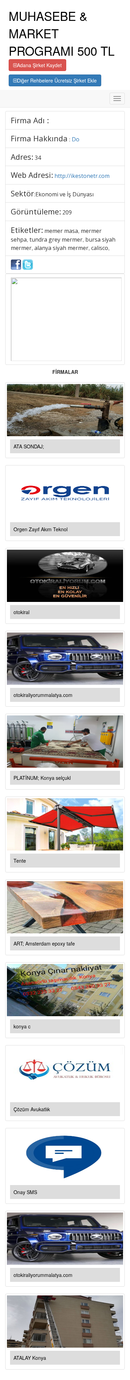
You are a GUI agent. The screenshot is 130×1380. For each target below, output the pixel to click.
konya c (22, 1026)
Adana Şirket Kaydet (39, 65)
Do (75, 139)
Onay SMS (25, 1192)
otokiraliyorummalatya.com (43, 694)
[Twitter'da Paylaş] (28, 263)
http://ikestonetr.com (82, 176)
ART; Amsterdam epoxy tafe (44, 943)
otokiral (21, 612)
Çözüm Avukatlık (32, 1109)
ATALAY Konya (30, 1357)
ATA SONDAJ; (29, 446)
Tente (20, 860)
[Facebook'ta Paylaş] (16, 263)
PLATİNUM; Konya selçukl (42, 777)
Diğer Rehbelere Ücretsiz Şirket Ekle (57, 80)
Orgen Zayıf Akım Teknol (41, 529)
